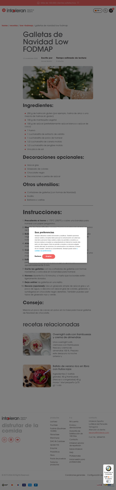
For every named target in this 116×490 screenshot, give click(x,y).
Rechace (38, 256)
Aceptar (49, 256)
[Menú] (112, 465)
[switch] (108, 481)
